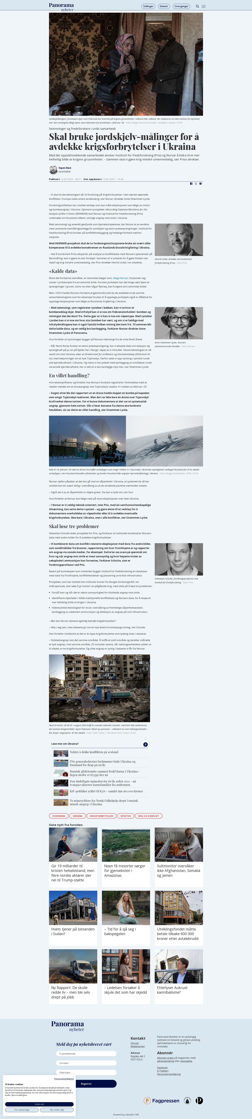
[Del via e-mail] (200, 184)
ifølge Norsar (120, 278)
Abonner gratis (165, 1057)
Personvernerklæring (169, 1074)
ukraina (78, 816)
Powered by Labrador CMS (126, 1114)
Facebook (162, 1067)
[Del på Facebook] (191, 184)
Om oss (135, 1043)
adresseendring (165, 1061)
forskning (58, 816)
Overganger (181, 6)
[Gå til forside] (61, 5)
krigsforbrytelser (101, 816)
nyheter (126, 816)
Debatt (164, 6)
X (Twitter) (162, 1070)
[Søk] (197, 6)
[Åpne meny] (204, 6)
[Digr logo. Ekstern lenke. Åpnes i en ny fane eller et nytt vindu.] (7, 1081)
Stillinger (148, 6)
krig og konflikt (148, 816)
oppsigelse (186, 1061)
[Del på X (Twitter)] (196, 184)
